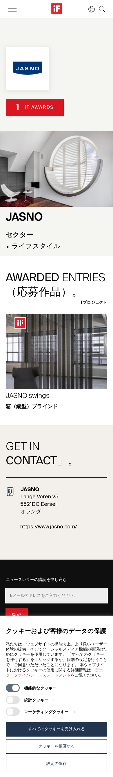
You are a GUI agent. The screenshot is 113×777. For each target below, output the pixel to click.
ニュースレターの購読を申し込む (36, 580)
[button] (89, 9)
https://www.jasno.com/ (48, 527)
